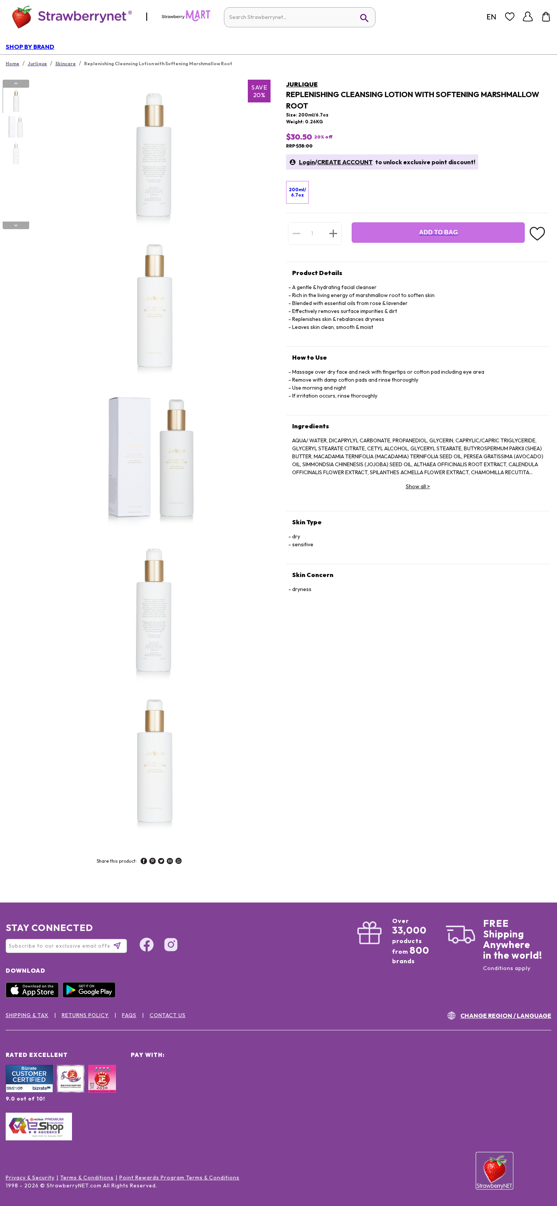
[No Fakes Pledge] (102, 1087)
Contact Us (168, 1015)
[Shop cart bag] (546, 16)
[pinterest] (152, 861)
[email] (170, 861)
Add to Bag (438, 232)
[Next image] (16, 225)
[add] (333, 233)
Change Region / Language (505, 1015)
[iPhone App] (34, 995)
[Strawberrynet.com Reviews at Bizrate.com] (29, 1090)
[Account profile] (528, 16)
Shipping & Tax (27, 1015)
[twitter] (161, 861)
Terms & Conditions (87, 1177)
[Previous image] (16, 83)
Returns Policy (85, 1015)
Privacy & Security (30, 1177)
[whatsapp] (178, 861)
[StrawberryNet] (69, 16)
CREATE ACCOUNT (345, 162)
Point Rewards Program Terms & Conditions (179, 1177)
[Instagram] (171, 945)
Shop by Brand (30, 46)
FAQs (129, 1015)
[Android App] (91, 995)
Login (307, 162)
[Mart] (186, 20)
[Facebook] (146, 945)
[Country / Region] (491, 16)
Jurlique (302, 84)
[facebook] (144, 861)
